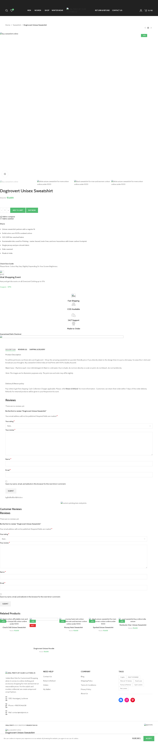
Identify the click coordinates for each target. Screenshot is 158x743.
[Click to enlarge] (5, 174)
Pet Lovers (123, 688)
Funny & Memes (125, 685)
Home (7, 25)
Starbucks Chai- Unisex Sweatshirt (132, 625)
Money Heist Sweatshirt (73, 627)
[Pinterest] (132, 700)
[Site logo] (79, 10)
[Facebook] (121, 700)
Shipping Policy (86, 681)
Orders (45, 685)
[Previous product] (145, 27)
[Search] (6, 10)
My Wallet (46, 689)
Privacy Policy (86, 689)
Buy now (32, 210)
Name (8, 459)
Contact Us (47, 676)
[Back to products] (148, 27)
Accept (149, 738)
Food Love (138, 681)
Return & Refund (72, 389)
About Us (84, 693)
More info (136, 738)
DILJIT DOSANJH (133, 677)
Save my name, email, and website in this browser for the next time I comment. (35, 484)
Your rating (10, 421)
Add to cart (18, 210)
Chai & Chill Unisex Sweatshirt (14, 627)
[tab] (10, 349)
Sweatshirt (17, 25)
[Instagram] (127, 700)
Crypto (122, 677)
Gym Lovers (138, 685)
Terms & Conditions (88, 685)
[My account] (140, 10)
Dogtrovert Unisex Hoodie (44, 648)
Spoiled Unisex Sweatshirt (103, 627)
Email (8, 470)
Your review (10, 430)
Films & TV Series (126, 681)
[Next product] (151, 27)
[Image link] (20, 673)
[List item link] (22, 705)
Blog (82, 676)
